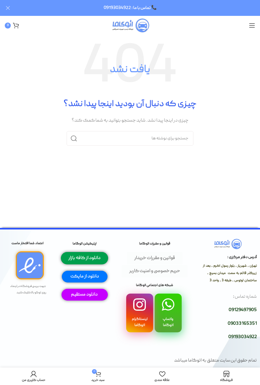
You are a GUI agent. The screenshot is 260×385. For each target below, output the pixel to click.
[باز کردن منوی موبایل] (252, 25)
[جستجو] (74, 138)
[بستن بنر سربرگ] (8, 8)
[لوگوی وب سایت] (130, 26)
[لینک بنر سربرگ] (139, 8)
